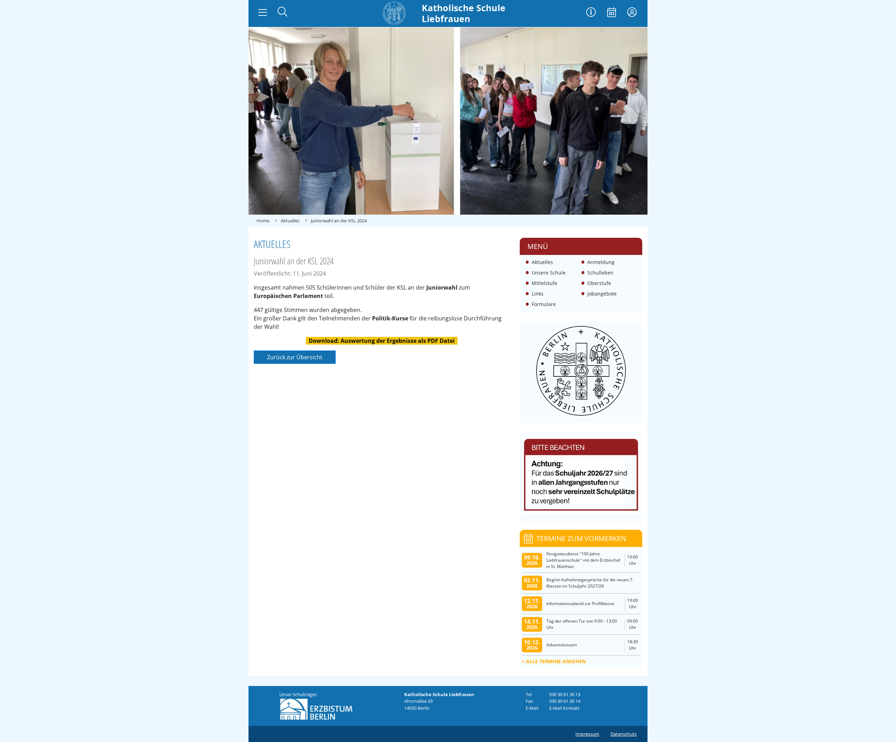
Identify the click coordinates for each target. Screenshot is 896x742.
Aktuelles (542, 262)
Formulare (544, 304)
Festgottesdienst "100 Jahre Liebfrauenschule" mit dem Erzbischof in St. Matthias (583, 560)
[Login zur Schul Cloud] (632, 13)
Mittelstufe (544, 283)
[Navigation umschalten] (263, 12)
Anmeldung (601, 262)
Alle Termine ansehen (556, 661)
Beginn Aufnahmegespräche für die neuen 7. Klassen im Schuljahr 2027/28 (590, 583)
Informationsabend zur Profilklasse (580, 603)
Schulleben (600, 272)
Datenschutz (623, 734)
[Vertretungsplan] (591, 13)
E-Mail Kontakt (564, 708)
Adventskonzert (561, 645)
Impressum (587, 734)
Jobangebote (602, 293)
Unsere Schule (549, 272)
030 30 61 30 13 (564, 694)
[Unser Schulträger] (316, 709)
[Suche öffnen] (282, 12)
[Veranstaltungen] (612, 13)
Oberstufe (599, 283)
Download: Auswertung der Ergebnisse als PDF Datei (381, 341)
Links (538, 293)
